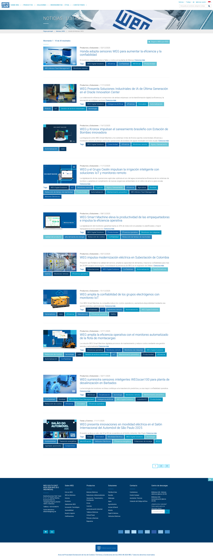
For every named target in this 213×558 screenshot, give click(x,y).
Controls (89, 506)
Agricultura (142, 187)
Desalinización (104, 395)
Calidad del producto (53, 237)
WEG (4, 5)
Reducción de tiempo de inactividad (59, 192)
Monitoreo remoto (80, 68)
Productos (28, 5)
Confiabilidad (124, 64)
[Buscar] (209, 6)
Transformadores (159, 269)
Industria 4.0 (142, 399)
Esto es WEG (69, 492)
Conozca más (140, 60)
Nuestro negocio (70, 513)
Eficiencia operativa (130, 232)
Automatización (156, 104)
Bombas (153, 187)
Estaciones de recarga (143, 441)
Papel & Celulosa (113, 513)
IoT (55, 109)
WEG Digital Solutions (95, 64)
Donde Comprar (134, 495)
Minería (110, 510)
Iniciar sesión (201, 2)
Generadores (50, 314)
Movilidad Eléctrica (115, 437)
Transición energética (68, 441)
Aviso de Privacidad (65, 555)
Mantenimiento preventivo (117, 192)
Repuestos (90, 521)
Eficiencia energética (122, 441)
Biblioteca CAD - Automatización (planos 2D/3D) (158, 499)
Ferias (89, 437)
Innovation (142, 104)
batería (47, 274)
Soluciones (41, 5)
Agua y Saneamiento (159, 144)
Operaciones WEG (70, 504)
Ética (67, 5)
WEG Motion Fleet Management (57, 68)
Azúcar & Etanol (113, 507)
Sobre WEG (15, 5)
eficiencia (111, 64)
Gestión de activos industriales (73, 109)
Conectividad (113, 144)
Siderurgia (111, 498)
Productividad (149, 64)
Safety (113, 314)
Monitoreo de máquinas (150, 232)
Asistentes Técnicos (136, 498)
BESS (158, 441)
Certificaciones (69, 516)
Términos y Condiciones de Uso (107, 555)
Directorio (68, 501)
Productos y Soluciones (89, 48)
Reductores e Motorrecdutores (96, 495)
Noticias (181, 2)
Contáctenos (79, 5)
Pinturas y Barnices (92, 518)
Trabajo (188, 2)
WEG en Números (70, 495)
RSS (120, 555)
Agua (109, 501)
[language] (210, 2)
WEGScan (137, 64)
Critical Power (91, 515)
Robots (48, 109)
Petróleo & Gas (112, 492)
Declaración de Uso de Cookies (84, 555)
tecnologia (92, 109)
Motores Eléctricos (52, 197)
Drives (88, 503)
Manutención (83, 314)
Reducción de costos (96, 237)
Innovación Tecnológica (72, 507)
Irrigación (99, 187)
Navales (110, 495)
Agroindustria (112, 504)
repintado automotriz (53, 446)
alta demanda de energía (74, 237)
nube (63, 149)
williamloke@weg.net (49, 511)
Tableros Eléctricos (92, 512)
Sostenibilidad (50, 441)
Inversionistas (57, 5)
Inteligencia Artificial (115, 104)
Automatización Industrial (94, 509)
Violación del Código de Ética (138, 501)
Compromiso (70, 446)
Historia (67, 498)
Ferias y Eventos (86, 421)
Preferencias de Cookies (108, 548)
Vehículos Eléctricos (103, 441)
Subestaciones (93, 269)
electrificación (85, 441)
